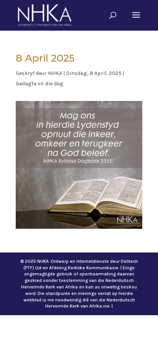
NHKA (55, 73)
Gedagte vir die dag (39, 83)
